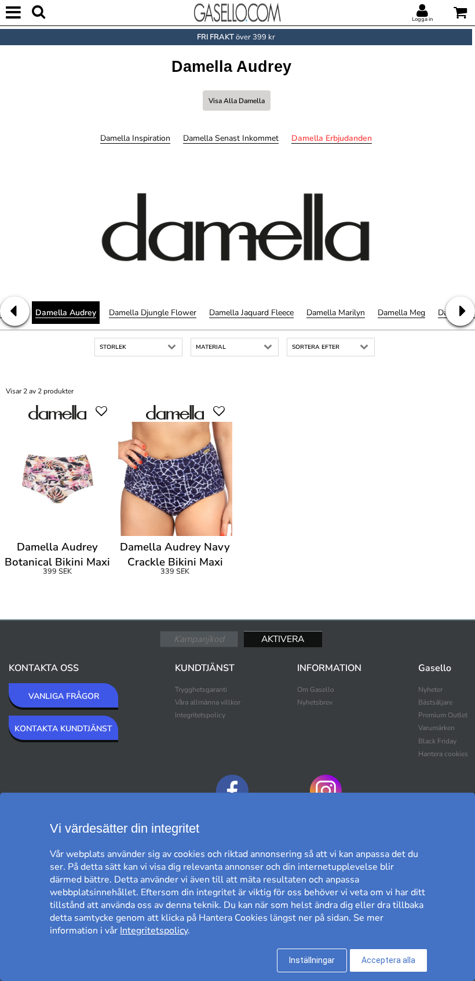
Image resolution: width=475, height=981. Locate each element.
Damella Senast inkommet (231, 138)
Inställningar (312, 960)
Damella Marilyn (335, 312)
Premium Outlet (442, 715)
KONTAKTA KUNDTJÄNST (63, 728)
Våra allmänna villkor (207, 702)
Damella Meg (401, 312)
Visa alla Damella (237, 100)
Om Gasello (315, 689)
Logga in (422, 19)
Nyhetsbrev (314, 702)
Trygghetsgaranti (201, 689)
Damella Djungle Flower (152, 312)
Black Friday (437, 741)
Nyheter (430, 689)
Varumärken (436, 727)
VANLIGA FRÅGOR (63, 696)
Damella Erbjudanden (331, 138)
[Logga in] (422, 11)
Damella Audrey (65, 312)
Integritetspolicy (200, 715)
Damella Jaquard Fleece (251, 312)
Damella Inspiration (135, 138)
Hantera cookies (443, 753)
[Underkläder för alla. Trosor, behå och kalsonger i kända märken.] (237, 11)
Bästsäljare (435, 702)
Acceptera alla (388, 960)
